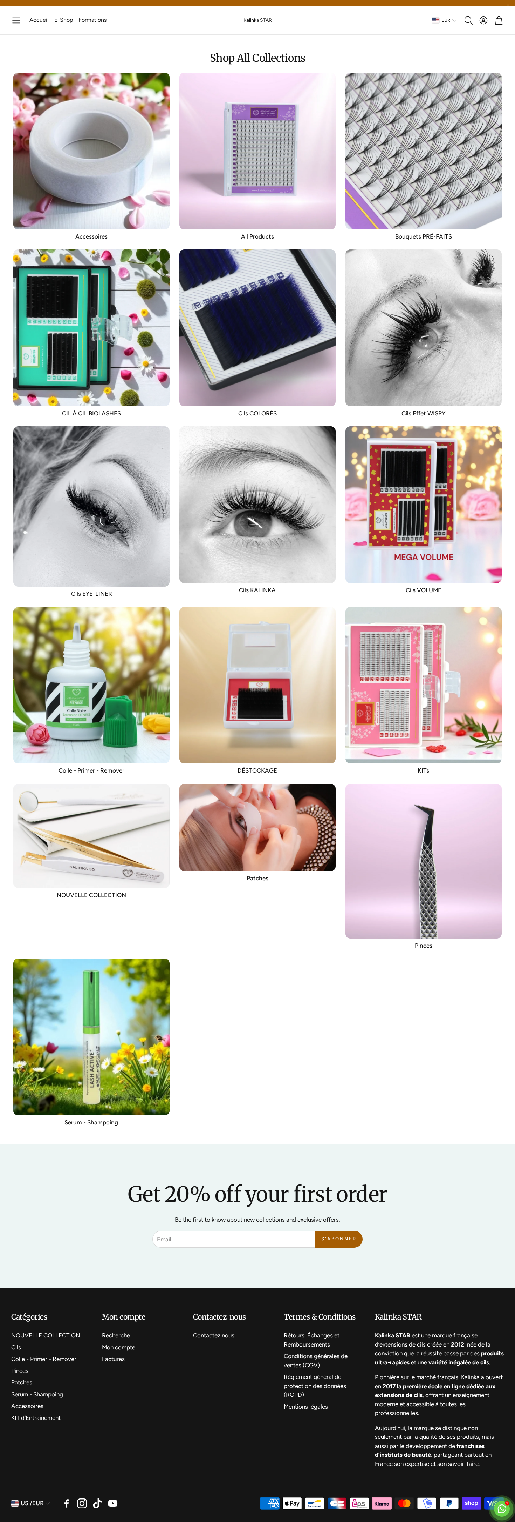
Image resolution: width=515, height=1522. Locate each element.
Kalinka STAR (257, 20)
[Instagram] (82, 1503)
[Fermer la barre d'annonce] (508, 5)
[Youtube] (113, 1503)
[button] (16, 20)
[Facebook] (66, 1503)
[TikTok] (97, 1503)
